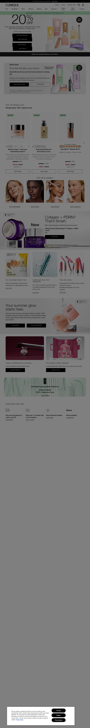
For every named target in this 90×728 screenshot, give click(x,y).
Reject (59, 715)
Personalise (58, 720)
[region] (41, 716)
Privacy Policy (19, 719)
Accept (58, 710)
